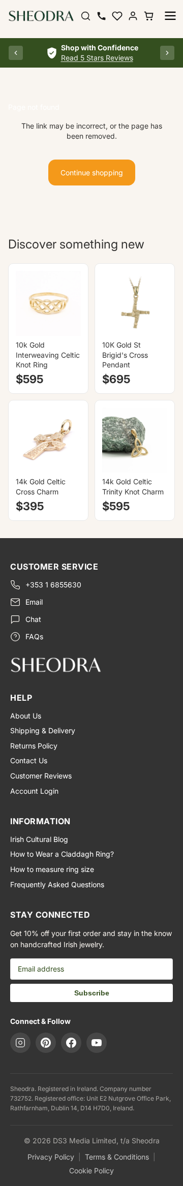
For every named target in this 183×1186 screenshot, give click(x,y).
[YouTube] (96, 1043)
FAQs (34, 636)
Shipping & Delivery (42, 730)
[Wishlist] (117, 16)
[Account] (133, 16)
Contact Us (28, 760)
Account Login (34, 791)
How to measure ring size (52, 869)
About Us (25, 715)
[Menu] (170, 16)
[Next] (167, 53)
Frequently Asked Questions (57, 884)
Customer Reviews (41, 775)
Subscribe (91, 993)
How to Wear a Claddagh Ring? (62, 854)
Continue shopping (91, 172)
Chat (33, 619)
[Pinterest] (46, 1043)
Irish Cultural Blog (39, 839)
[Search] (85, 16)
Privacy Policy (50, 1156)
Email (34, 602)
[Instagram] (20, 1043)
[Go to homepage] (91, 664)
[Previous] (16, 53)
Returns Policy (33, 745)
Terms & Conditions (117, 1156)
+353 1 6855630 (53, 584)
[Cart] (148, 16)
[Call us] (101, 16)
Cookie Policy (91, 1170)
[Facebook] (71, 1043)
